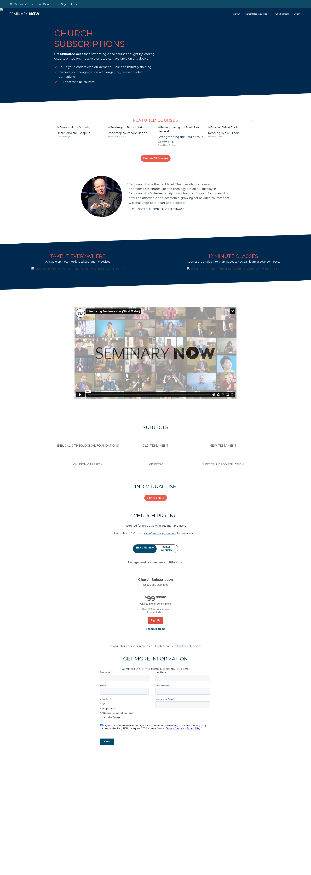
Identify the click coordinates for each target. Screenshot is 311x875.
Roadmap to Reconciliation (127, 133)
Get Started (282, 13)
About (236, 13)
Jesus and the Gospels (74, 133)
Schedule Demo (155, 629)
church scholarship (181, 646)
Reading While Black (223, 133)
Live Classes (44, 4)
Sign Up (156, 620)
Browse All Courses (155, 158)
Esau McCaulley (215, 136)
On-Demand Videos (21, 4)
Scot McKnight (64, 136)
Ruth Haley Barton (167, 145)
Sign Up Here (155, 497)
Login (297, 13)
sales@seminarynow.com (160, 533)
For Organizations (67, 4)
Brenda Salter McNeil (117, 136)
